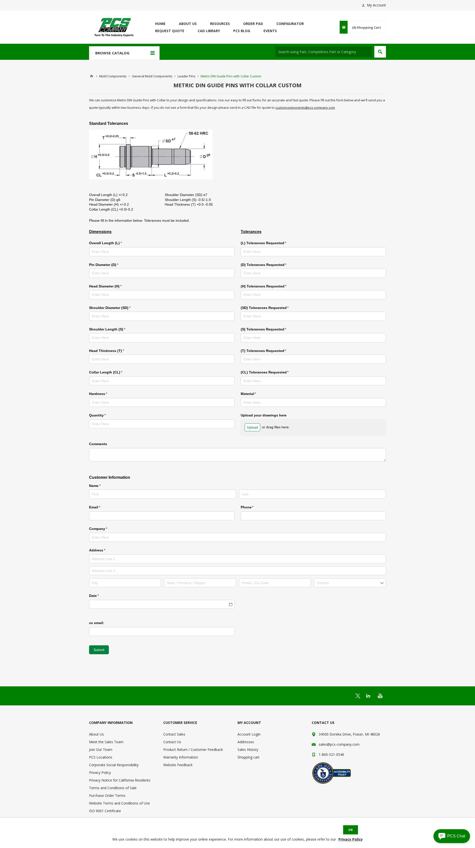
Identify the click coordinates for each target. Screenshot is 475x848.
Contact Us (172, 741)
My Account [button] (376, 5)
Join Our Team (100, 749)
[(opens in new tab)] (358, 696)
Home (91, 76)
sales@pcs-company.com (339, 744)
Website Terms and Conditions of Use (119, 803)
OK (350, 830)
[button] (451, 836)
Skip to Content (101, 2)
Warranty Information (180, 757)
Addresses (246, 741)
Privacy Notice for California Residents (119, 780)
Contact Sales (174, 734)
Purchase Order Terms (107, 795)
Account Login (249, 734)
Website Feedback (177, 764)
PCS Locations (100, 757)
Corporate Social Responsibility (114, 764)
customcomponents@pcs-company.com (305, 107)
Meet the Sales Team (106, 741)
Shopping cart (249, 757)
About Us (96, 734)
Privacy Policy (100, 772)
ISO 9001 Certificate (105, 810)
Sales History (248, 749)
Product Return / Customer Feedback (193, 749)
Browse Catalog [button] (112, 52)
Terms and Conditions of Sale (113, 787)
